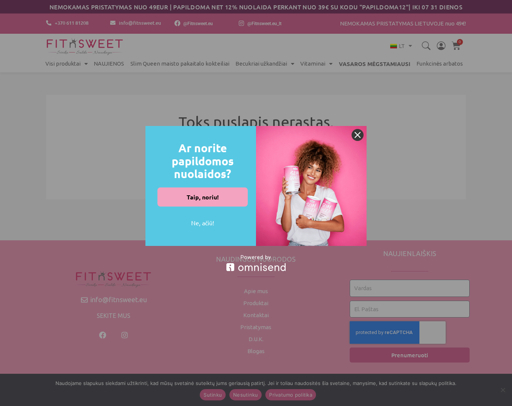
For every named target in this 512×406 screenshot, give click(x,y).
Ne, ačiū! (202, 222)
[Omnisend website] (256, 263)
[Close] (358, 135)
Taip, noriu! (203, 197)
